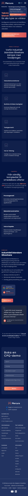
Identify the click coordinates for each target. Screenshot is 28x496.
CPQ (16, 466)
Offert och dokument (20, 428)
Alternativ (17, 471)
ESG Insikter (17, 438)
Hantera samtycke (21, 488)
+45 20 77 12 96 (6, 418)
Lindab (3, 453)
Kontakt (17, 458)
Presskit (17, 463)
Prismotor (4, 435)
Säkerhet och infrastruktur (17, 485)
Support (14, 488)
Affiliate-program (19, 456)
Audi (3, 456)
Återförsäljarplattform (20, 433)
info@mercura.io (9, 421)
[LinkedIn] (16, 491)
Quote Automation (19, 441)
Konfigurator (18, 469)
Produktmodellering (6, 430)
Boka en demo (7, 300)
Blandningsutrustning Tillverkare (17, 6)
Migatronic (4, 450)
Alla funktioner (5, 428)
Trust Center (7, 485)
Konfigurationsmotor (6, 438)
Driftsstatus (4, 488)
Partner (17, 453)
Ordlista (17, 461)
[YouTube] (12, 491)
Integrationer (18, 430)
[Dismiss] (25, 9)
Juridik (9, 488)
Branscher (4, 6)
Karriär (16, 450)
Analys (16, 435)
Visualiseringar (5, 433)
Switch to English (17, 14)
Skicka (14, 388)
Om (16, 448)
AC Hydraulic (4, 448)
